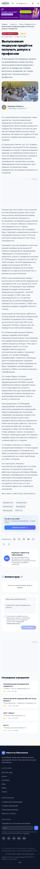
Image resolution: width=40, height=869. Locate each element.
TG (19, 539)
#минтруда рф (7, 510)
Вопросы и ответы (9, 813)
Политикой (26, 833)
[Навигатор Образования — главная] (5, 3)
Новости (13, 24)
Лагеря (4, 792)
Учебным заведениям (10, 806)
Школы (4, 776)
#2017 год (18, 510)
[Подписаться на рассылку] (36, 828)
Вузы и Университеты (27, 24)
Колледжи (5, 780)
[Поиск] (13, 3)
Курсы (4, 788)
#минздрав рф (20, 506)
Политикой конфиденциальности (15, 622)
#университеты (8, 502)
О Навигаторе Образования (12, 802)
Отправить (30, 627)
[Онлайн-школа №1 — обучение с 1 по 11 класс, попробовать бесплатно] (20, 13)
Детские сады (7, 772)
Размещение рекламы (10, 810)
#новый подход (8, 506)
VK (14, 539)
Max (19, 838)
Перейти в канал (18, 527)
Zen (24, 838)
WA (28, 539)
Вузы (3, 784)
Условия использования (24, 850)
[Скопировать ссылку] (33, 539)
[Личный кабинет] (33, 3)
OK (24, 539)
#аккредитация (21, 502)
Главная (4, 24)
